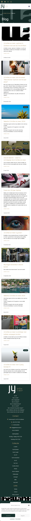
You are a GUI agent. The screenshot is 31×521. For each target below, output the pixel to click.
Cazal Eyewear (15, 449)
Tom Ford (16, 463)
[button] (29, 505)
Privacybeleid (17, 518)
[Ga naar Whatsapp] (11, 1)
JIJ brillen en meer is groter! (13, 233)
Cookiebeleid (12, 518)
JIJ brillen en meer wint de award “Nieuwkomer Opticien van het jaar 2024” (15, 79)
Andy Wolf (15, 482)
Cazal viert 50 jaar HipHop (12, 190)
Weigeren (23, 515)
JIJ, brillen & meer (6, 13)
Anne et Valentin (15, 471)
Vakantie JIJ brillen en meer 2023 (14, 296)
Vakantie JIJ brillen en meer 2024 (14, 121)
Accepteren (8, 515)
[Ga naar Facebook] (5, 1)
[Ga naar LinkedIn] (2, 1)
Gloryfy (15, 468)
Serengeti (15, 477)
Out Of (15, 455)
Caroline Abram (15, 466)
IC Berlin (15, 446)
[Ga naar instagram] (8, 1)
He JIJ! (15, 460)
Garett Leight (15, 452)
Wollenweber (15, 474)
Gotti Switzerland (15, 457)
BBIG (15, 479)
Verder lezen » (7, 53)
